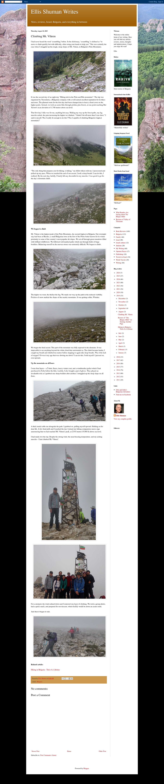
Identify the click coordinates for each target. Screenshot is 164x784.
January (121, 353)
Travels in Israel (121, 257)
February (121, 349)
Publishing (119, 254)
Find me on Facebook (123, 394)
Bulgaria (39, 682)
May (120, 339)
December (122, 298)
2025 (118, 276)
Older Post (102, 751)
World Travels (121, 260)
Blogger (86, 768)
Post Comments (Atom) (48, 755)
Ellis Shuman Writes (54, 11)
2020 (118, 292)
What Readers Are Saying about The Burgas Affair (122, 214)
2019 (118, 295)
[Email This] (62, 678)
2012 (118, 376)
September (122, 308)
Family (118, 237)
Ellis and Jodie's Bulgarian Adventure (123, 391)
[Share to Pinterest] (72, 678)
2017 (118, 360)
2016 (118, 363)
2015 (118, 367)
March (120, 346)
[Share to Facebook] (69, 678)
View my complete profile (123, 419)
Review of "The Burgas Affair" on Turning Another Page (125, 321)
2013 (118, 373)
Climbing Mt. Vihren (125, 314)
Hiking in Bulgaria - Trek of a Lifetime (45, 669)
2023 (118, 282)
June (120, 336)
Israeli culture (120, 242)
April (120, 343)
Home (69, 751)
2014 (118, 370)
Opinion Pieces (121, 251)
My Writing (120, 248)
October (121, 305)
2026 (118, 272)
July (120, 333)
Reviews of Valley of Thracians (123, 220)
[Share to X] (67, 678)
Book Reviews (121, 231)
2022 (118, 286)
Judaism (118, 245)
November (122, 302)
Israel (118, 240)
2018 (118, 357)
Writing (118, 263)
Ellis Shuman (121, 415)
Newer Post (35, 751)
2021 (118, 289)
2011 (118, 380)
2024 (118, 279)
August (121, 311)
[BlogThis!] (65, 678)
